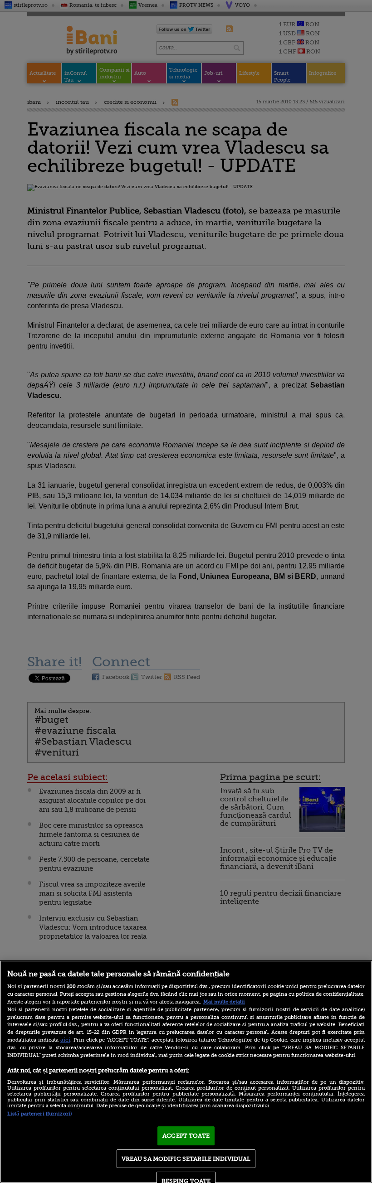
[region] (186, 1071)
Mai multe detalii (224, 1002)
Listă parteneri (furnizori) (39, 1114)
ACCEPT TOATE (186, 1135)
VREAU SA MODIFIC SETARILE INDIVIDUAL (186, 1158)
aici (65, 1040)
